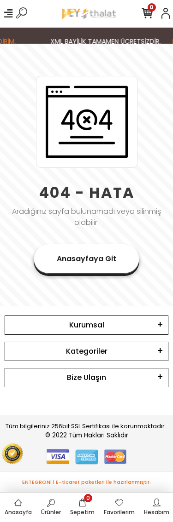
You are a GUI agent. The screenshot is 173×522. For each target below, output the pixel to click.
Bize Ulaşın (86, 377)
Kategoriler (86, 351)
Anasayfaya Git (86, 258)
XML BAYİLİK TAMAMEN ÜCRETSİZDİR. (105, 41)
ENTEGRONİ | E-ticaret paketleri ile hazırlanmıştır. (86, 482)
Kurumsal (86, 325)
